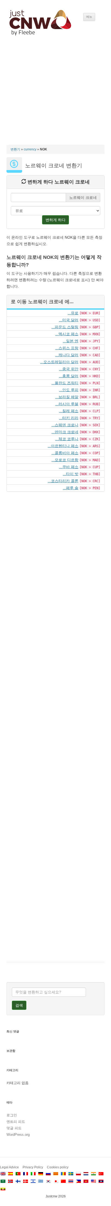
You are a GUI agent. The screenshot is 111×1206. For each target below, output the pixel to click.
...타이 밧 (70, 474)
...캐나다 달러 (66, 355)
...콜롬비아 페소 (64, 453)
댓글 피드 (14, 1128)
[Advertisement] (55, 95)
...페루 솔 (70, 488)
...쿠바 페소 (68, 467)
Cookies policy (57, 1167)
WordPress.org (18, 1135)
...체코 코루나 (66, 439)
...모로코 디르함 (64, 460)
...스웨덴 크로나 (64, 425)
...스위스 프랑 (66, 348)
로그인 (11, 1115)
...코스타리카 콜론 (63, 481)
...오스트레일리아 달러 (59, 362)
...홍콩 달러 (68, 376)
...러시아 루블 (66, 404)
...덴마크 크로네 (64, 432)
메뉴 (89, 16)
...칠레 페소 (68, 411)
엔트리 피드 (15, 1122)
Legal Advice (9, 1167)
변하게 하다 (55, 220)
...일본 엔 (70, 341)
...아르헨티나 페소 (63, 446)
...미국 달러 (68, 320)
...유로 (73, 313)
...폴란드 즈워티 (64, 383)
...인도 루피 (68, 390)
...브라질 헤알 (66, 397)
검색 (19, 1005)
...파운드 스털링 (64, 327)
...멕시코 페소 (66, 334)
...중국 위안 (68, 369)
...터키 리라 (68, 418)
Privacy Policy (33, 1167)
